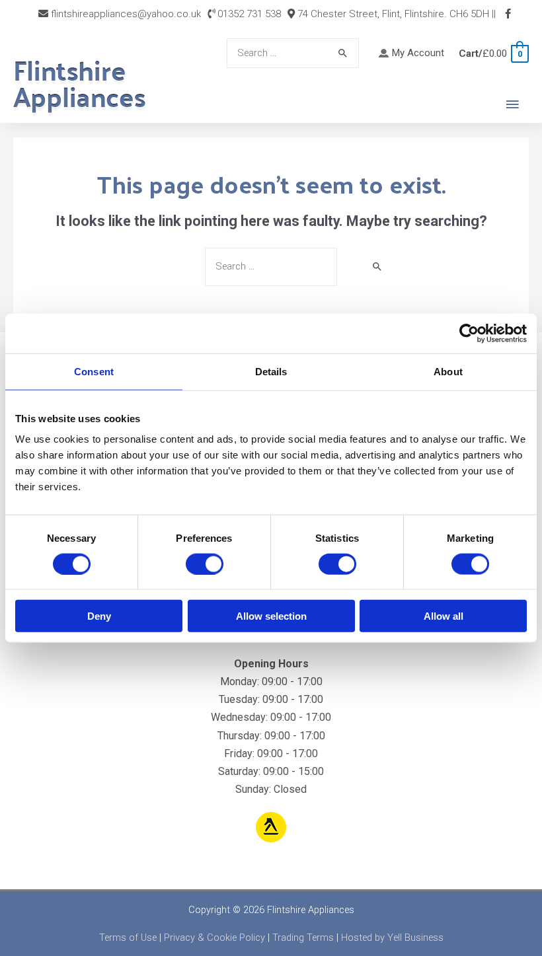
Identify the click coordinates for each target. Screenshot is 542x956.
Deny (99, 616)
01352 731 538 (248, 14)
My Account (418, 53)
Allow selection (271, 616)
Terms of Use (128, 937)
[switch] (204, 563)
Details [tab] (271, 371)
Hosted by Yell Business (392, 937)
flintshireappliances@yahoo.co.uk (124, 14)
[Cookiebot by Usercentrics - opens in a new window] (469, 333)
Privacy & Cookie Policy (214, 937)
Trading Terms (303, 937)
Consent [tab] (94, 371)
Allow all (443, 616)
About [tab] (448, 371)
